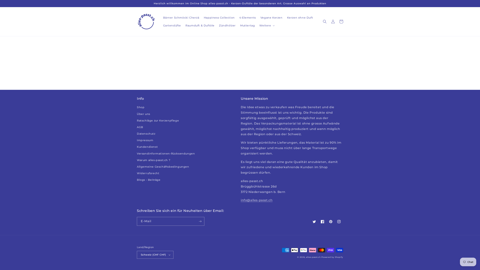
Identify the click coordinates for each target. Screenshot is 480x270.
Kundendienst (147, 146)
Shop (140, 107)
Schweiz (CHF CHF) (153, 254)
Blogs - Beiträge (148, 180)
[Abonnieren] (200, 221)
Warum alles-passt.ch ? (153, 160)
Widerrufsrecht (148, 173)
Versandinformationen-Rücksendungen (166, 153)
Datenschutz (146, 133)
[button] (266, 25)
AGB (140, 127)
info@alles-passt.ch (256, 200)
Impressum (145, 140)
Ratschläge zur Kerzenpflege (158, 120)
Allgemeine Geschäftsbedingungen (163, 166)
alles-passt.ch (313, 257)
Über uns (143, 114)
